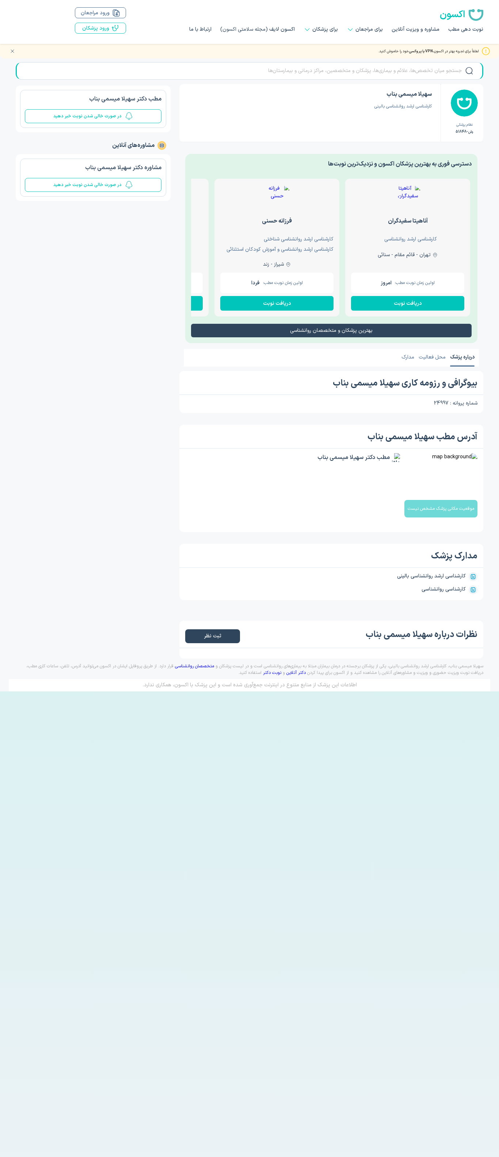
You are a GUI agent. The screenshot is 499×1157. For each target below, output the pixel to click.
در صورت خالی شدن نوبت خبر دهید (87, 116)
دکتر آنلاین (296, 672)
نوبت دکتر (272, 672)
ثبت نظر (212, 636)
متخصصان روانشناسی (194, 666)
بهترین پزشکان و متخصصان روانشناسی (331, 330)
